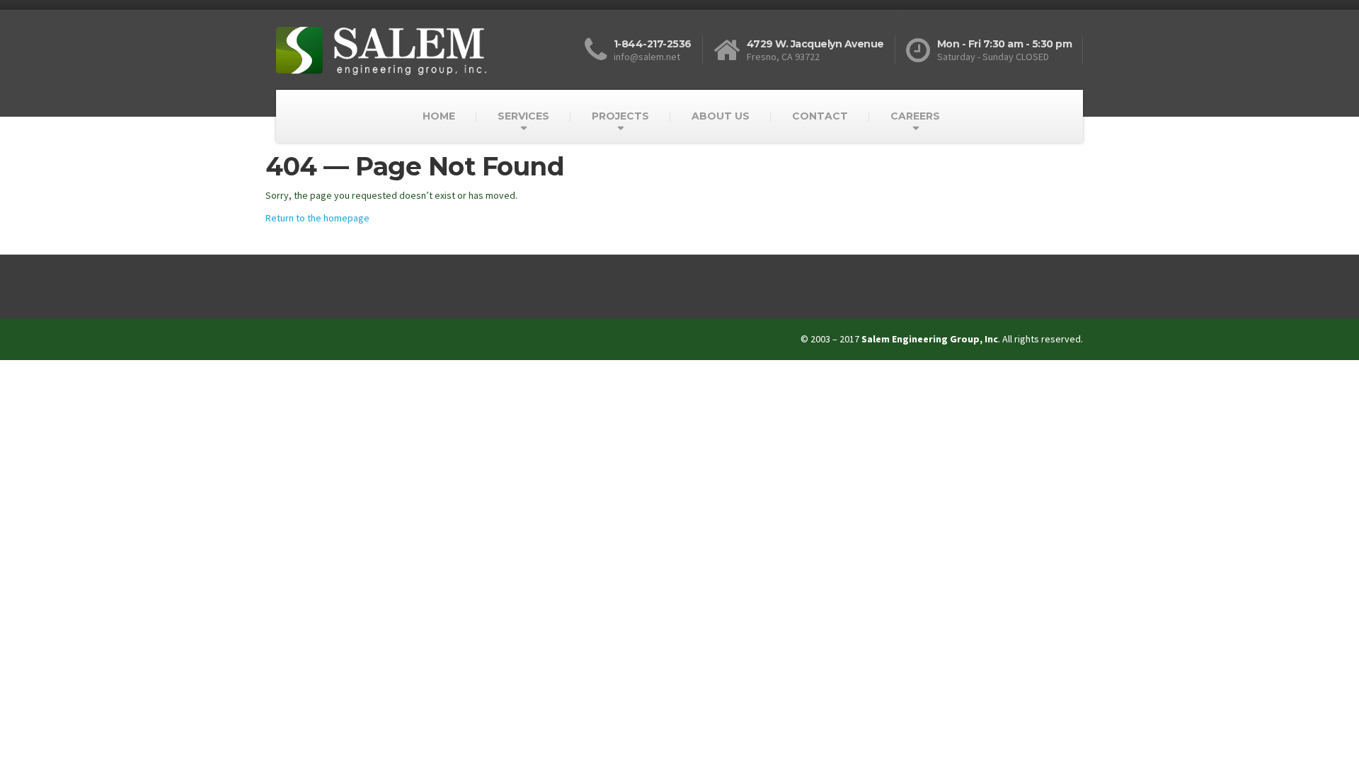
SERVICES (523, 116)
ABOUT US (721, 116)
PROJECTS (620, 116)
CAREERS (915, 116)
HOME (439, 116)
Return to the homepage (317, 218)
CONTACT (820, 116)
